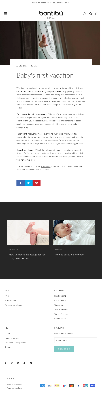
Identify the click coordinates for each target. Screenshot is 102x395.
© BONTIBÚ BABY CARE (15, 385)
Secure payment (61, 309)
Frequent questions (13, 338)
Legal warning (60, 296)
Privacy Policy (60, 300)
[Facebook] (6, 363)
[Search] (90, 13)
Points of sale (10, 300)
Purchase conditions (13, 305)
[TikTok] (24, 363)
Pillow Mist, (45, 166)
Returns (8, 347)
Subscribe (64, 349)
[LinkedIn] (31, 363)
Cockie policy (59, 305)
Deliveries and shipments (15, 342)
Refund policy (60, 318)
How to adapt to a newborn (69, 254)
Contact (8, 333)
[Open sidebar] (5, 13)
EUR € (9, 378)
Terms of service (61, 314)
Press (7, 296)
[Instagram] (12, 363)
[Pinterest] (18, 363)
